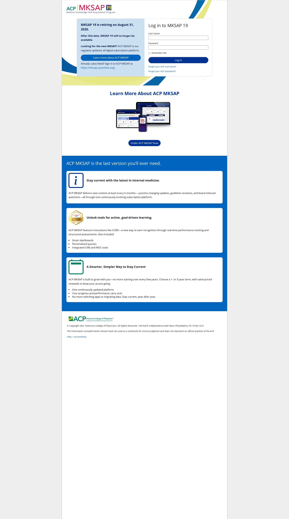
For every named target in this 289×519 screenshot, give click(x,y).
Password (153, 43)
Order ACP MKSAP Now (144, 143)
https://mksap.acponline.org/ (98, 67)
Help (69, 336)
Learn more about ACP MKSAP (111, 57)
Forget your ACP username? (162, 66)
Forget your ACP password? (162, 71)
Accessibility (80, 336)
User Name (154, 33)
